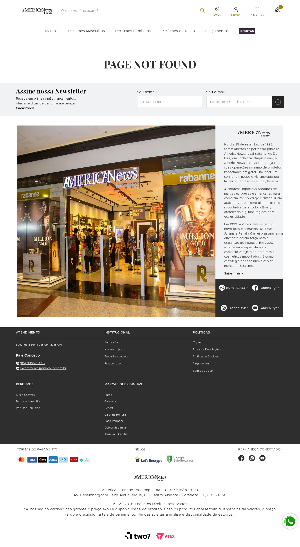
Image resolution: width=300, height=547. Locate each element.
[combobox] (133, 11)
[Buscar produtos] (203, 11)
